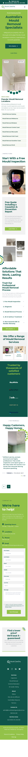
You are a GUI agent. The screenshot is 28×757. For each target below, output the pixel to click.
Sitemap (14, 737)
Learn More (14, 53)
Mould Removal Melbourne (10, 118)
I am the (6, 582)
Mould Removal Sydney (9, 114)
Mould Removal (14, 681)
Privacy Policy (20, 734)
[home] (8, 7)
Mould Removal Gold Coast (10, 136)
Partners (13, 703)
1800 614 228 (13, 713)
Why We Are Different (14, 697)
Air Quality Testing (14, 687)
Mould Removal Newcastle (10, 131)
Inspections (14, 678)
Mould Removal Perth (8, 145)
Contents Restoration (13, 684)
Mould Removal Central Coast (11, 127)
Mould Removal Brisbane (9, 123)
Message (6, 589)
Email (5, 563)
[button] (25, 7)
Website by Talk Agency (16, 729)
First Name (6, 550)
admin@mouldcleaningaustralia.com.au (14, 710)
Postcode (6, 576)
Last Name (6, 557)
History (14, 694)
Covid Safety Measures (14, 700)
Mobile (5, 569)
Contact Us (14, 707)
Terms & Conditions (9, 734)
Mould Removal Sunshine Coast (11, 140)
